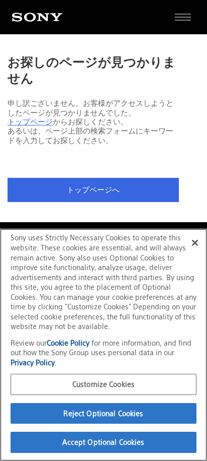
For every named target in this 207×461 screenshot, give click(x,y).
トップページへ (93, 190)
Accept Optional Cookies (103, 442)
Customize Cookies (103, 384)
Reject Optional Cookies (103, 413)
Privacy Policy (33, 362)
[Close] (195, 243)
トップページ (30, 122)
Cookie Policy (69, 343)
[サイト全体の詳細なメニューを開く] (183, 17)
